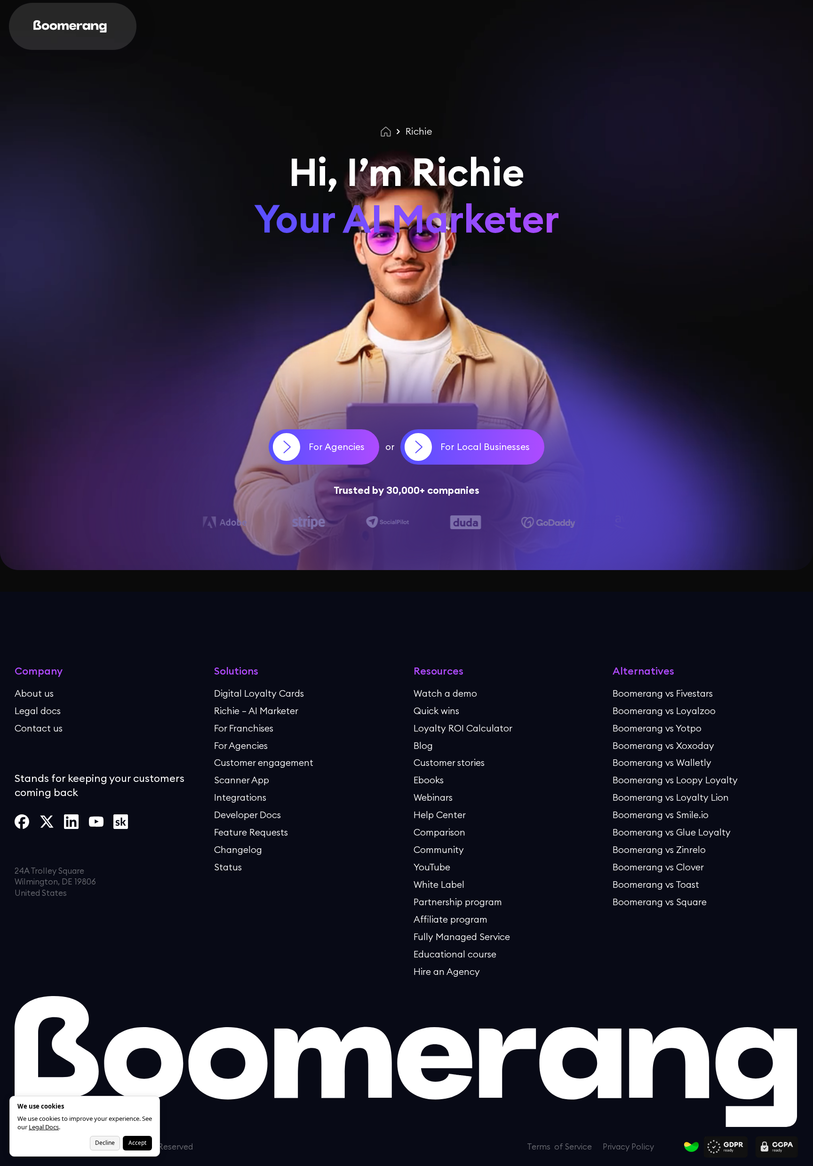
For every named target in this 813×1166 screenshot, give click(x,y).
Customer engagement (263, 762)
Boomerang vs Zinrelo (659, 849)
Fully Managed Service (462, 936)
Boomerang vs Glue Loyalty (672, 832)
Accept (137, 1143)
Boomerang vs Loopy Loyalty (675, 780)
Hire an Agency (447, 971)
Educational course (455, 953)
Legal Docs (44, 1127)
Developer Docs (247, 814)
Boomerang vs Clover (658, 866)
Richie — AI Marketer (256, 710)
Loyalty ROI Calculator (463, 727)
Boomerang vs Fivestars (663, 693)
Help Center (440, 814)
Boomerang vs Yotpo (657, 727)
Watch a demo (445, 693)
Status (228, 866)
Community (439, 849)
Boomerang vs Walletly (662, 762)
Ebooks (429, 780)
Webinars (433, 797)
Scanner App (241, 780)
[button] (147, 26)
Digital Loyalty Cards (259, 693)
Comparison (439, 832)
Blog (423, 745)
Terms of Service (587, 1135)
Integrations (240, 797)
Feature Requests (251, 832)
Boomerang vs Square (660, 901)
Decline (105, 1143)
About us (34, 693)
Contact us (39, 727)
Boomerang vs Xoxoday (663, 745)
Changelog (238, 849)
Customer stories (449, 762)
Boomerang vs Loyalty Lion (671, 797)
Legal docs (38, 710)
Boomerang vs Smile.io (661, 814)
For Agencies (241, 745)
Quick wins (436, 710)
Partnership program (458, 901)
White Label (439, 884)
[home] (70, 26)
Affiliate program (450, 919)
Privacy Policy (476, 1135)
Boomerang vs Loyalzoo (664, 710)
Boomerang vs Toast (656, 884)
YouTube (432, 866)
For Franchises (243, 727)
